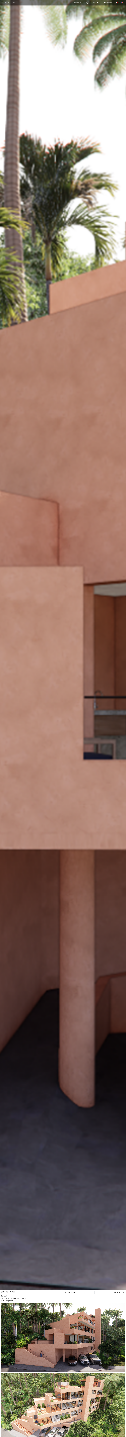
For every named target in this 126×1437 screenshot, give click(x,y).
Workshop (108, 3)
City (86, 3)
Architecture (76, 3)
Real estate (96, 3)
